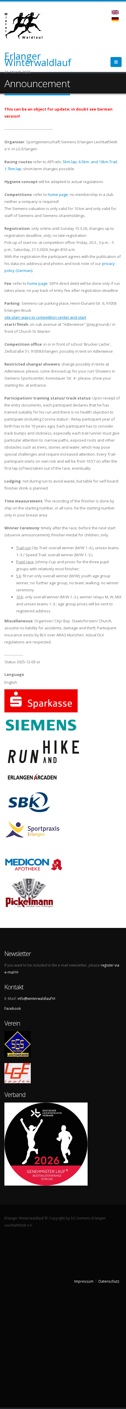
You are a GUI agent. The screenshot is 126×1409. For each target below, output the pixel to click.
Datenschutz (108, 1281)
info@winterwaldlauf (36, 998)
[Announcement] (115, 11)
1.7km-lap (12, 168)
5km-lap (70, 161)
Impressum (83, 1281)
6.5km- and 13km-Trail (98, 161)
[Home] (27, 24)
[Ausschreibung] (115, 18)
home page (58, 194)
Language (14, 674)
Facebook (12, 1008)
